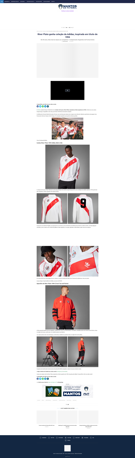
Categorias (22, 1)
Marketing (44, 31)
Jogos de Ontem (39, 1)
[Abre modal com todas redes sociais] (48, 106)
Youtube (65, 371)
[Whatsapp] (68, 27)
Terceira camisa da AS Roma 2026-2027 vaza (46, 425)
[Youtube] (66, 27)
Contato (53, 1)
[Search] (134, 1)
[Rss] (71, 27)
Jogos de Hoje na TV (30, 1)
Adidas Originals (48, 400)
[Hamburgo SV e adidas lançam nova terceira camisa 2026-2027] (67, 417)
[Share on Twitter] (67, 404)
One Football (69, 400)
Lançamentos (6, 1)
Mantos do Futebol (39, 31)
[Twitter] (63, 27)
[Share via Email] (68, 404)
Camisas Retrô (55, 400)
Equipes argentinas (62, 400)
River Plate (74, 400)
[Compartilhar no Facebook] (38, 106)
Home (2, 1)
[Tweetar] (40, 106)
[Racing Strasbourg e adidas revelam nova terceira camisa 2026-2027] (88, 417)
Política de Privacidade (78, 453)
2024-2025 (38, 400)
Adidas (39, 109)
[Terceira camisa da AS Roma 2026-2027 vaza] (47, 417)
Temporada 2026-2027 (15, 1)
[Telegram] (69, 27)
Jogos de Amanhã (46, 1)
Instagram (59, 371)
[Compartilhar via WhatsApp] (43, 106)
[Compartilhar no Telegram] (45, 106)
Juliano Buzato (65, 41)
